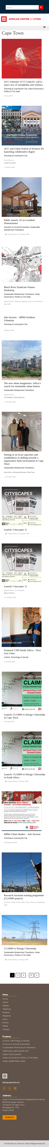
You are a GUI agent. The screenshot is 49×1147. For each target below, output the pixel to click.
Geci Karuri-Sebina (35, 301)
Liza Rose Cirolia (9, 902)
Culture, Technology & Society (16, 657)
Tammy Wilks (20, 902)
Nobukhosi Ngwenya (21, 301)
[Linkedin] (15, 1088)
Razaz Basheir (31, 902)
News (5, 1019)
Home (5, 999)
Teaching (7, 1009)
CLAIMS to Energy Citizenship (20, 948)
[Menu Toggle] (44, 27)
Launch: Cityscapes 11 (15, 529)
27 (31, 975)
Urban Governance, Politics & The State (20, 1058)
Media (5, 1026)
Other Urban (19, 1061)
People (6, 1006)
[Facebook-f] (4, 1088)
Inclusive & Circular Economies (16, 227)
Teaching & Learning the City (15, 89)
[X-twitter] (9, 1088)
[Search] (41, 7)
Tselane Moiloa (12, 234)
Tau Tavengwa (19, 590)
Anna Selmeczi (9, 160)
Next (37, 975)
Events (6, 1023)
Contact (6, 1029)
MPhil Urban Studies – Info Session (22, 834)
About (5, 1002)
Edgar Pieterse (9, 301)
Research (7, 1016)
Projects (6, 1012)
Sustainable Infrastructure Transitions (19, 294)
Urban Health (8, 1061)
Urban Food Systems (12, 1054)
